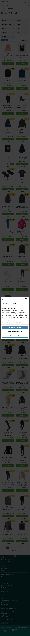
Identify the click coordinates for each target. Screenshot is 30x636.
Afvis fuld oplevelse (15, 335)
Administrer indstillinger (14, 331)
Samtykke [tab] (5, 303)
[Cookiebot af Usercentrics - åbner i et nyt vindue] (22, 299)
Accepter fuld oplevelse (15, 327)
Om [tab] (24, 303)
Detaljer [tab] (15, 303)
